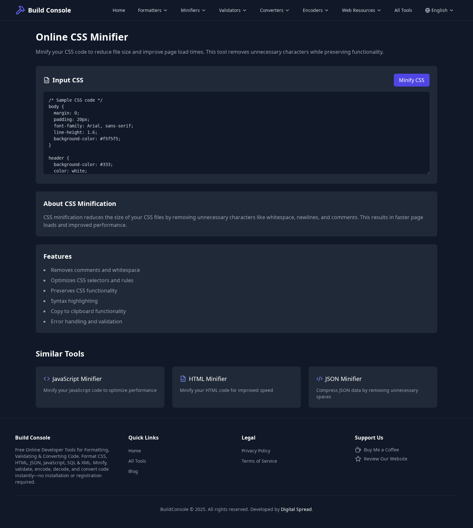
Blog (133, 471)
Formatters (150, 10)
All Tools (403, 10)
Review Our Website (385, 459)
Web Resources (358, 10)
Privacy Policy (256, 451)
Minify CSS (411, 80)
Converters (271, 10)
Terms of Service (259, 461)
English (439, 10)
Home (119, 10)
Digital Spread (296, 509)
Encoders (313, 10)
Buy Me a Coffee (381, 450)
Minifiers (190, 10)
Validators (230, 10)
